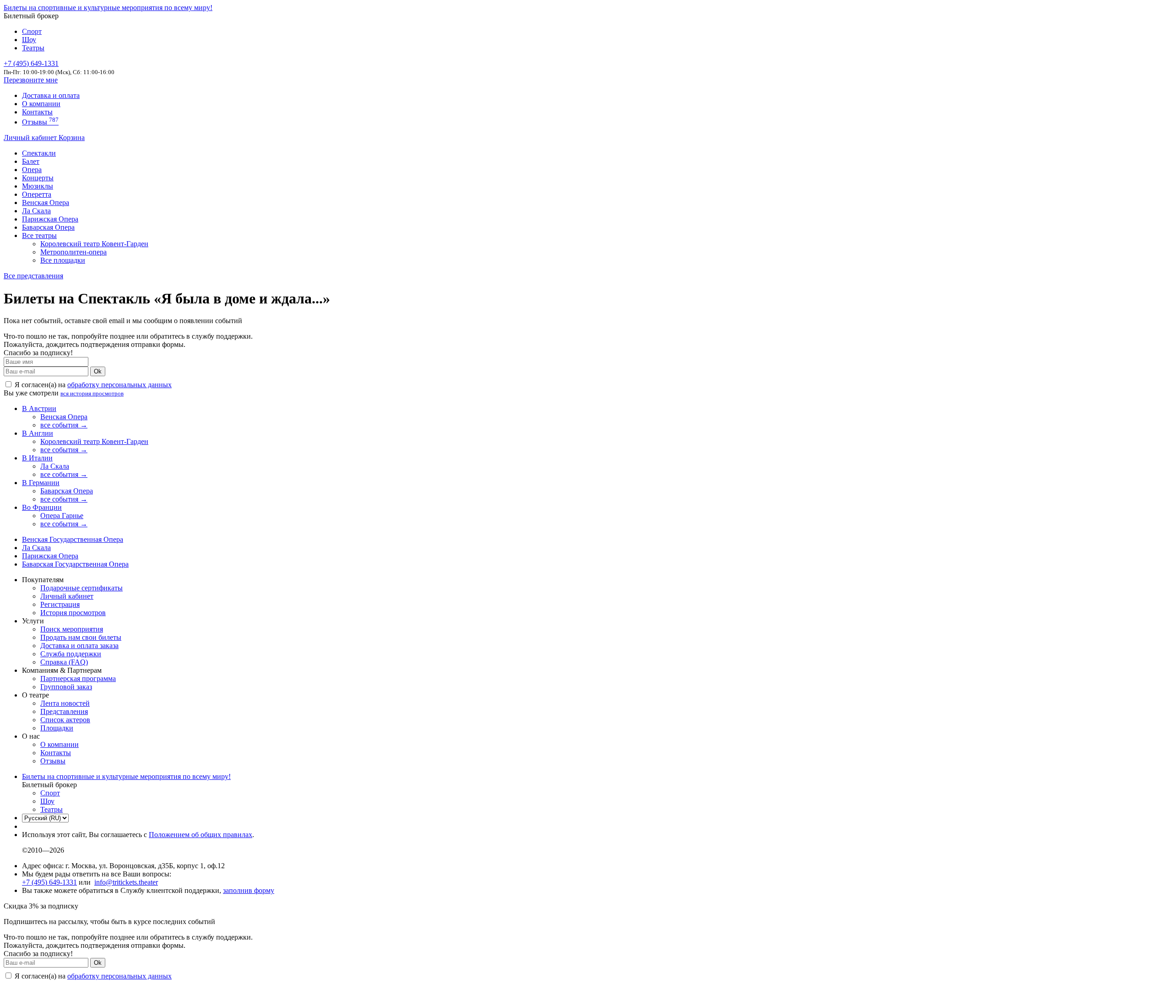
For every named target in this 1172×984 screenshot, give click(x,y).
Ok (98, 371)
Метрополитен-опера (73, 252)
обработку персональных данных (119, 385)
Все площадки (62, 260)
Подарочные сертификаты (81, 588)
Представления (64, 711)
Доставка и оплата (51, 95)
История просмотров (73, 612)
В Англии (37, 433)
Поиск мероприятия (71, 629)
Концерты (38, 178)
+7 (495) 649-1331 (49, 882)
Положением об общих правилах (200, 834)
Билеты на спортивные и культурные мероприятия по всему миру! (108, 7)
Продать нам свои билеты (80, 637)
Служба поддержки (70, 654)
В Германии (41, 483)
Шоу (29, 39)
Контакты (37, 112)
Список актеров (65, 720)
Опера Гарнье (61, 515)
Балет (30, 161)
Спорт (32, 31)
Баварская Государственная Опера (75, 564)
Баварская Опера (48, 227)
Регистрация (60, 604)
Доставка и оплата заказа (79, 645)
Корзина (72, 137)
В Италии (37, 458)
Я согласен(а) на (92, 385)
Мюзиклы (37, 186)
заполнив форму (248, 890)
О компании (41, 104)
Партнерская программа (78, 678)
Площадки (56, 728)
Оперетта (36, 194)
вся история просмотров (92, 393)
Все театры (39, 235)
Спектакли (39, 153)
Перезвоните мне (31, 80)
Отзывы (40, 122)
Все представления (33, 276)
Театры (33, 48)
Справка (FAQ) (64, 662)
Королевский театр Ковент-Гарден (94, 244)
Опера (32, 169)
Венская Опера (45, 202)
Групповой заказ (66, 687)
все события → (63, 425)
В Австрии (39, 408)
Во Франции (42, 507)
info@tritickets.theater (126, 882)
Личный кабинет (31, 137)
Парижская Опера (50, 219)
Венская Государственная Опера (72, 539)
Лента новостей (65, 703)
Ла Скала (36, 211)
